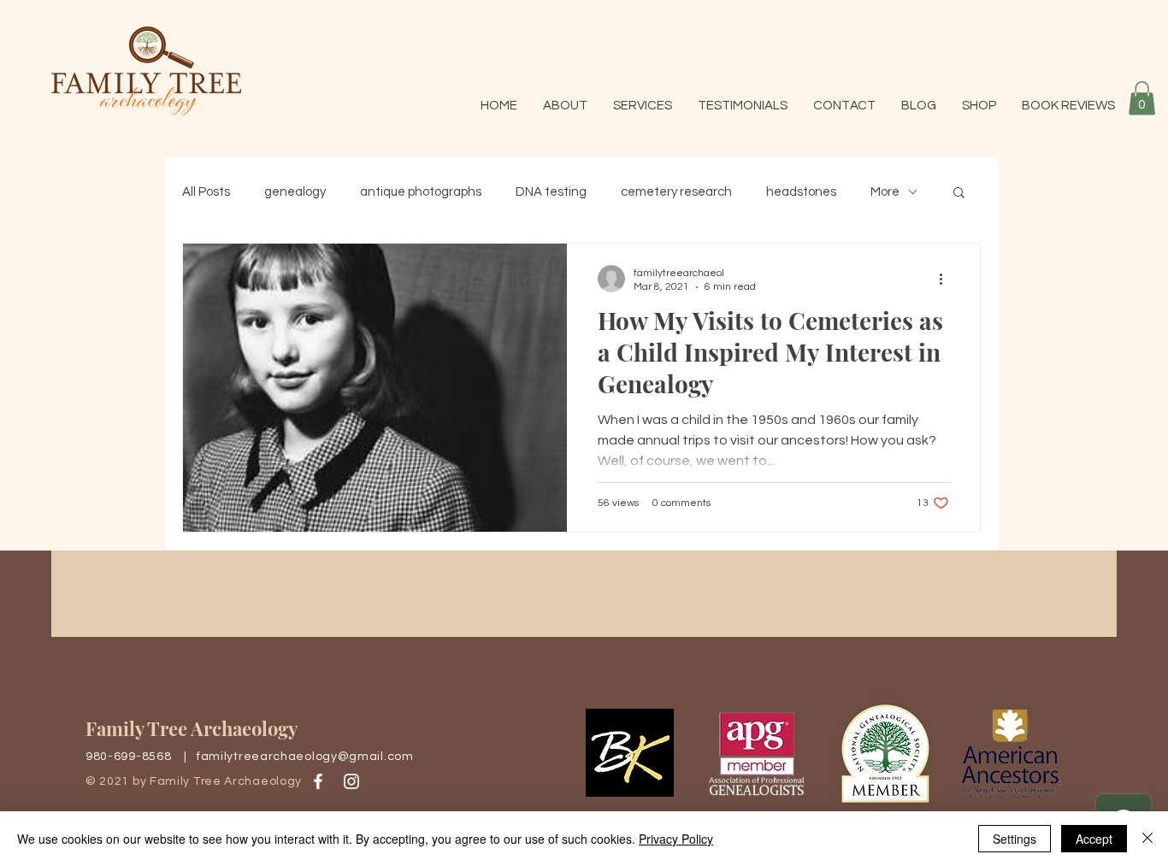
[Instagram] (351, 781)
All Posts (206, 192)
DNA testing (551, 192)
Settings (1014, 838)
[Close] (1147, 838)
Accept (1094, 838)
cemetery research (676, 192)
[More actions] (946, 278)
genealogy (295, 192)
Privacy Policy (676, 838)
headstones (801, 192)
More (885, 192)
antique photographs (420, 192)
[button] (1142, 98)
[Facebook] (318, 781)
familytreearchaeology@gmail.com (305, 757)
